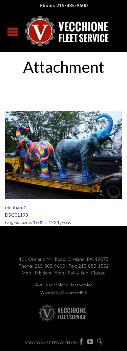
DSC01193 (16, 215)
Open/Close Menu (12, 31)
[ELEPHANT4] (63, 155)
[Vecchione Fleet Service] (67, 31)
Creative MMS (74, 292)
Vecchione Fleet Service (70, 284)
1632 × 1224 (46, 222)
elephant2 (16, 207)
